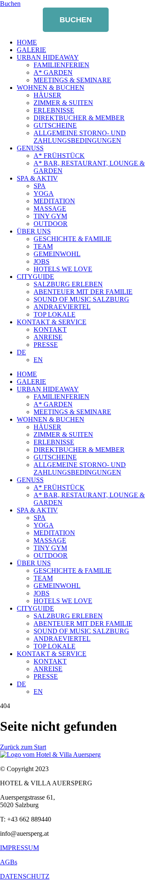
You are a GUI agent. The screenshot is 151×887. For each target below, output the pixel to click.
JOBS (41, 261)
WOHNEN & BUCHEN (50, 87)
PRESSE (46, 344)
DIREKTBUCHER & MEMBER (79, 117)
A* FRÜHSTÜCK (59, 155)
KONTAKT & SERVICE (51, 321)
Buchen (76, 20)
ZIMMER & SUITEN (63, 102)
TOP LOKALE (55, 314)
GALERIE (31, 49)
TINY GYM (50, 216)
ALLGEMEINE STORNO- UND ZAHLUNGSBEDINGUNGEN (80, 136)
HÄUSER (47, 95)
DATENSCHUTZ (24, 876)
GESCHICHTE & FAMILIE (73, 238)
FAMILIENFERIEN (61, 64)
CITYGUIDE (35, 276)
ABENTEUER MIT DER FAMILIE (83, 291)
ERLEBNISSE (54, 110)
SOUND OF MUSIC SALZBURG (81, 299)
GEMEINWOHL (57, 253)
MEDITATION (54, 201)
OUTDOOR (51, 223)
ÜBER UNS (34, 231)
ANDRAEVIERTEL (62, 306)
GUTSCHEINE (55, 125)
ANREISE (48, 337)
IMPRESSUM (19, 847)
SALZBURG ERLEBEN (68, 284)
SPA (40, 185)
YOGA (44, 193)
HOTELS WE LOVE (63, 269)
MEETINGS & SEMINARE (72, 80)
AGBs (8, 862)
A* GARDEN (53, 72)
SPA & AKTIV (37, 178)
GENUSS (30, 148)
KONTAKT (50, 329)
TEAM (43, 246)
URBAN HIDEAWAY (48, 57)
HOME (27, 42)
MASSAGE (50, 208)
